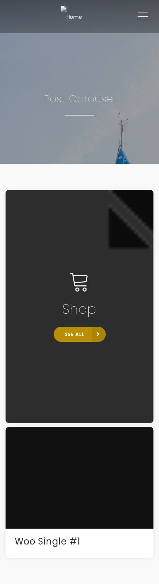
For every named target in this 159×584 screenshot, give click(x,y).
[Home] (71, 16)
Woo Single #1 (48, 541)
